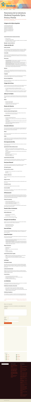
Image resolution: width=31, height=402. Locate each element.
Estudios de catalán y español (23, 369)
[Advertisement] (20, 30)
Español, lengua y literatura (23, 368)
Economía (18, 359)
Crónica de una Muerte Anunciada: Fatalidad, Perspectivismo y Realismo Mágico (14, 370)
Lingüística (21, 393)
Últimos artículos (6, 9)
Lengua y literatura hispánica (23, 387)
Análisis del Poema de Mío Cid (22, 300)
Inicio (1, 9)
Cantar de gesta (17, 19)
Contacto (14, 9)
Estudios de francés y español (23, 372)
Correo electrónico (5, 319)
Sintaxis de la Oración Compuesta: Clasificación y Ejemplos (14, 376)
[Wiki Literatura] (15, 4)
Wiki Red (10, 9)
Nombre (5, 317)
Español (21, 365)
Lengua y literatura (12, 19)
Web (4, 321)
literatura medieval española (23, 19)
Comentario (6, 308)
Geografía (8, 356)
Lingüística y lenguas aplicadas (23, 394)
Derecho (8, 359)
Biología (18, 354)
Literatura (18, 356)
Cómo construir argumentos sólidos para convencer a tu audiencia (14, 366)
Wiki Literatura (6, 400)
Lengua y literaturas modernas (23, 388)
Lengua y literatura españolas (23, 386)
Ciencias (8, 354)
